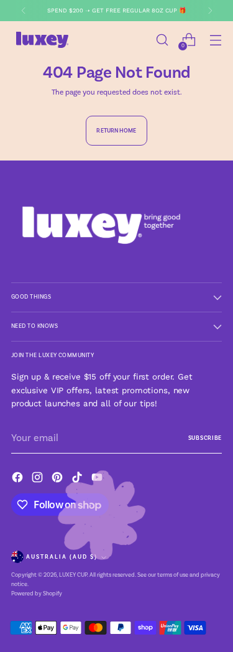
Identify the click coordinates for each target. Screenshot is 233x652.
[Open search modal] (162, 40)
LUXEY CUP (73, 575)
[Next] (210, 10)
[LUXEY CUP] (42, 40)
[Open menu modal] (215, 40)
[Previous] (23, 10)
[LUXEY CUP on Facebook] (18, 479)
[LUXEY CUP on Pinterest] (58, 479)
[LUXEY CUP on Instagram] (38, 479)
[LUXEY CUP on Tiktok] (78, 479)
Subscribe (205, 438)
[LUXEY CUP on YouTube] (98, 479)
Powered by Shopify (36, 593)
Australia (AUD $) (62, 557)
